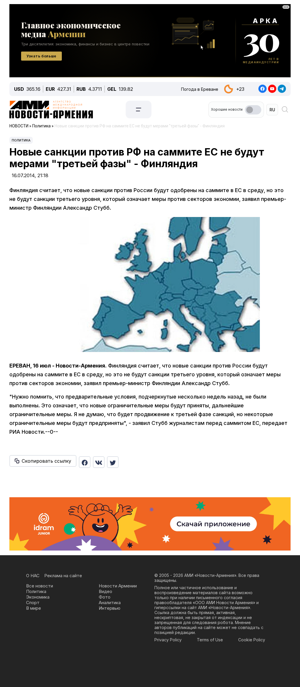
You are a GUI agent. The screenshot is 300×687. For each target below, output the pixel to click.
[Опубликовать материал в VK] (98, 462)
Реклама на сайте (63, 575)
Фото (104, 597)
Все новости (39, 586)
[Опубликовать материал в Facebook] (85, 462)
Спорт (33, 602)
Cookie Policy (251, 639)
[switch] (253, 109)
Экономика (38, 597)
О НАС (33, 575)
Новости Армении (118, 586)
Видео (105, 591)
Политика (21, 140)
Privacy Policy (168, 639)
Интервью (109, 608)
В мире (33, 608)
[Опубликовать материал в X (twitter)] (113, 462)
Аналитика (110, 602)
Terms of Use (210, 639)
